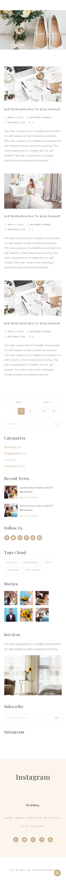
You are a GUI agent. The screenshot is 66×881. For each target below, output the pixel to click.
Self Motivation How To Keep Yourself (32, 109)
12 (53, 411)
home (9, 818)
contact (38, 826)
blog (25, 826)
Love (7, 459)
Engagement (12, 453)
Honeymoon (12, 466)
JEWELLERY (13, 570)
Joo (12, 870)
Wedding (10, 447)
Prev (19, 402)
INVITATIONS (33, 570)
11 (44, 411)
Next (46, 402)
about (20, 818)
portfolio (52, 818)
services (34, 818)
